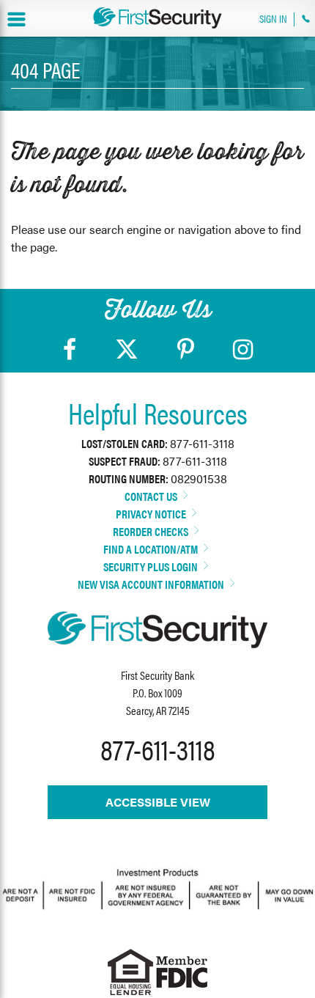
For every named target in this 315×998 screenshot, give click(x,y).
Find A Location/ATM (151, 548)
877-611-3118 (202, 443)
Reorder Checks (151, 531)
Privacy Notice (152, 513)
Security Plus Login (151, 566)
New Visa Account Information (152, 584)
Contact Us (152, 496)
